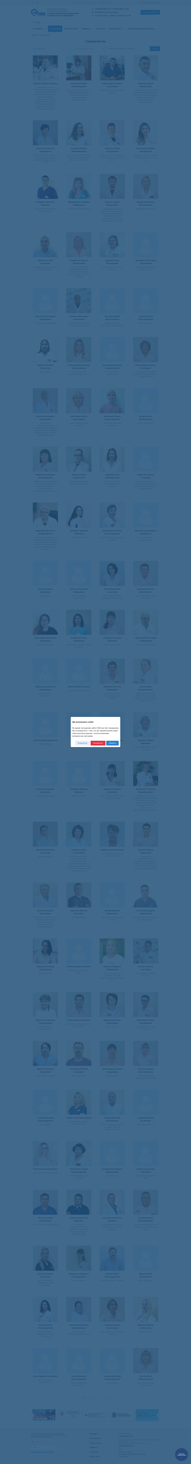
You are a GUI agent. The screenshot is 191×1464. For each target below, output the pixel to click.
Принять (112, 743)
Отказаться (98, 743)
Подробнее (82, 743)
